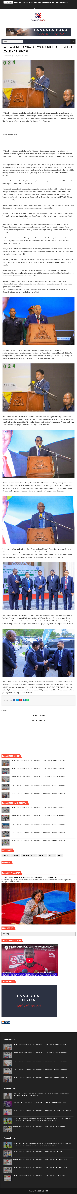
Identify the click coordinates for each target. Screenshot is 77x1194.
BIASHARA (6, 855)
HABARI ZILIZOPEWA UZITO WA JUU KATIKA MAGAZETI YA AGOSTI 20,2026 (38, 816)
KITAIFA (34, 855)
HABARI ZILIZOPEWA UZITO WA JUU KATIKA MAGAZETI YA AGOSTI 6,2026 (37, 808)
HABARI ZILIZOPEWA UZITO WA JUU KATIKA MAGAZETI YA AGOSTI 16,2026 (38, 824)
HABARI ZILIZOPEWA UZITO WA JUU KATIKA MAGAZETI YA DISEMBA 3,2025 (40, 1167)
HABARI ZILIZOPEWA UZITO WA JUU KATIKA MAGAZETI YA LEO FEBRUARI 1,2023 (42, 1110)
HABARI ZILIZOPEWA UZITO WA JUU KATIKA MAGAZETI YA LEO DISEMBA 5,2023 (41, 1126)
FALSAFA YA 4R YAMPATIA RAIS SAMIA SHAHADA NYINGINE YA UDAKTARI (39, 1102)
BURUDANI (15, 855)
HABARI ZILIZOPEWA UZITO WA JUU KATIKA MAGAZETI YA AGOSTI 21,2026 (38, 840)
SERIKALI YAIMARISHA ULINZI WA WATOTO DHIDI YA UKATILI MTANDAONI (29, 878)
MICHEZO (52, 855)
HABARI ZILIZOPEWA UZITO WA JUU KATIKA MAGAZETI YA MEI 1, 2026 (38, 1151)
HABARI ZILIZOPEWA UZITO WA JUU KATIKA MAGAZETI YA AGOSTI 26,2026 (38, 760)
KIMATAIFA (25, 855)
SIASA (60, 855)
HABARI (26, 56)
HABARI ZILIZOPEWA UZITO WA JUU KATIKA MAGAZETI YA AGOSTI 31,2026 (42, 2)
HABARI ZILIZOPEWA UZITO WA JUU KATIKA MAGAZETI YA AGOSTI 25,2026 (38, 785)
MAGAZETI (42, 855)
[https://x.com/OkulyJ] (38, 7)
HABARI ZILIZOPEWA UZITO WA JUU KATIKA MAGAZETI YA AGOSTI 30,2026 (38, 769)
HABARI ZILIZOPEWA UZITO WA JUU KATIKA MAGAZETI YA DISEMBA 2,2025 (40, 1159)
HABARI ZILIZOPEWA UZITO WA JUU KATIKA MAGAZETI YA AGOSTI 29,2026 (38, 793)
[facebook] (34, 8)
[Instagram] (42, 7)
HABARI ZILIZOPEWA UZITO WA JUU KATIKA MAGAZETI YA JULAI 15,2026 (39, 1176)
